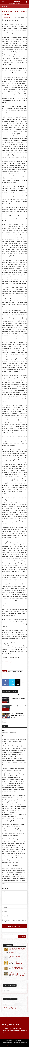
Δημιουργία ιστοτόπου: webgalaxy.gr (15, 1045)
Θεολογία (4, 717)
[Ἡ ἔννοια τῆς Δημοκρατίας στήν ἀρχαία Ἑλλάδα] (6, 708)
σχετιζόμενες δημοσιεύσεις (10, 691)
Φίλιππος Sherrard (19, 968)
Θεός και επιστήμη (13, 962)
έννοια (9, 671)
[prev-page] (3, 722)
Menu (5, 6)
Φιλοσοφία (4, 702)
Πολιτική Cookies (17, 1040)
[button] (2, 2)
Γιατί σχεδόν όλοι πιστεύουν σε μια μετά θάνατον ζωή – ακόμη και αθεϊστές (17, 950)
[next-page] (5, 722)
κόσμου (14, 671)
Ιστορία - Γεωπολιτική (4, 709)
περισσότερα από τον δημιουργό (11, 694)
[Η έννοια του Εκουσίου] (6, 700)
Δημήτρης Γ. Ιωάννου (19, 963)
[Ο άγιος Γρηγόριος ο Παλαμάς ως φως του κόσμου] (6, 715)
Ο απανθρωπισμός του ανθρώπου (17, 967)
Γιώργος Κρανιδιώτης (19, 975)
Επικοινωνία (24, 1042)
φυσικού (20, 671)
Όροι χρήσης (17, 1042)
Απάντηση (4, 883)
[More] (22, 682)
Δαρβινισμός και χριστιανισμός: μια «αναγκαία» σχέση (17, 973)
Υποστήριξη (9, 1040)
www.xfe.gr (8, 662)
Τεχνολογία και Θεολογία (15, 956)
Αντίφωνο (7, 17)
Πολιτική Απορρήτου (7, 1042)
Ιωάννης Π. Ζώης (13, 952)
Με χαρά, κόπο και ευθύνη (10, 1025)
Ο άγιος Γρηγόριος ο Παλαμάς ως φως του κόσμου (17, 715)
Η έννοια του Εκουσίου (17, 698)
